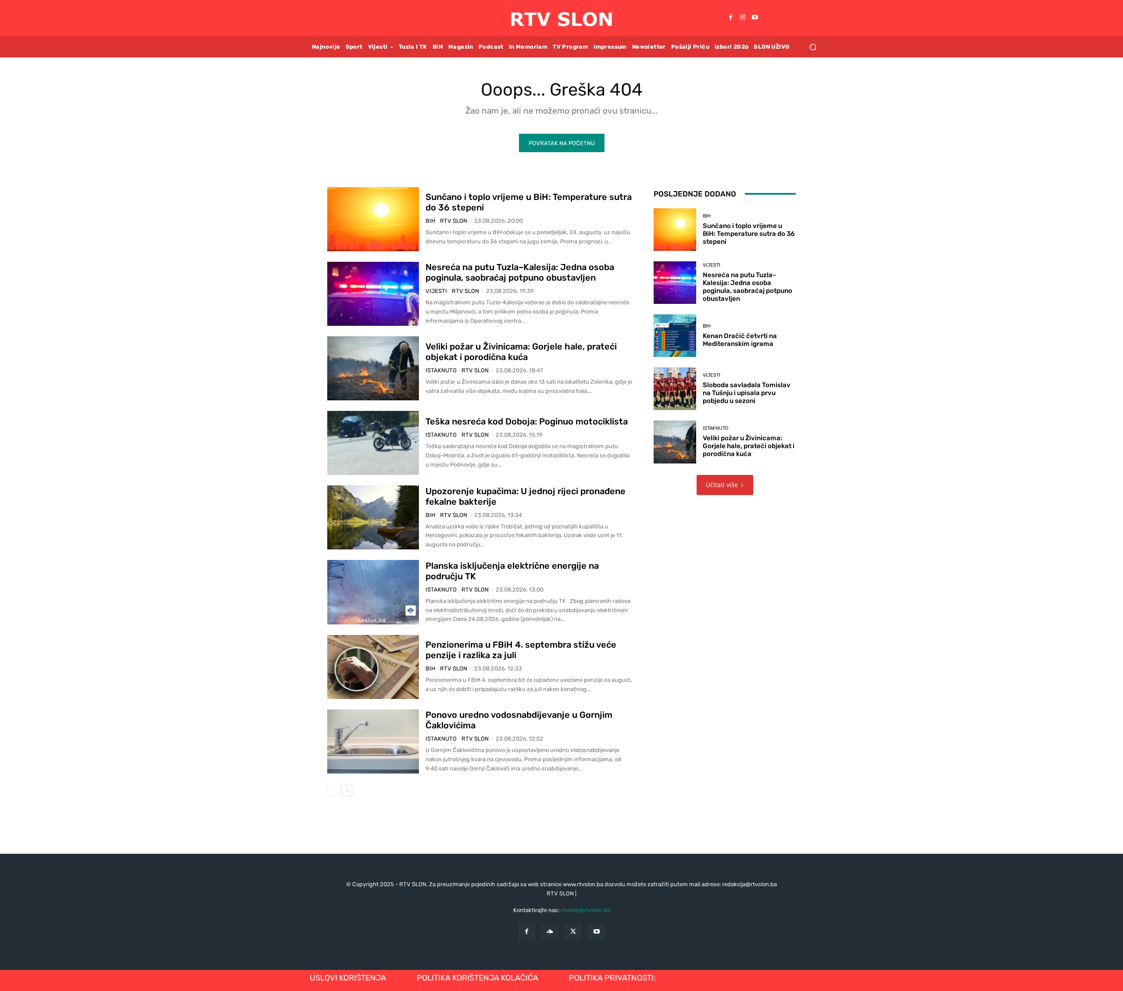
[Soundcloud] (549, 932)
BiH (430, 221)
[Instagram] (743, 18)
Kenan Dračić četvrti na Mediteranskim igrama (740, 340)
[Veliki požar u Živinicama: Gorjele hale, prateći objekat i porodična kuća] (373, 368)
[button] (812, 46)
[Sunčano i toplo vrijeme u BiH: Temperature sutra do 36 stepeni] (373, 219)
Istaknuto (441, 370)
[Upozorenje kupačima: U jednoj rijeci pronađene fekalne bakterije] (373, 517)
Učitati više (722, 485)
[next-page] (346, 790)
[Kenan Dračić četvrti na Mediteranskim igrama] (675, 335)
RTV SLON (453, 220)
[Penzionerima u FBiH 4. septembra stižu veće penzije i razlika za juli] (373, 667)
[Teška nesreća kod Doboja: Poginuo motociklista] (373, 443)
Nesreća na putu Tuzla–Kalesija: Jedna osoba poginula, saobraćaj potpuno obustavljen (520, 272)
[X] (573, 932)
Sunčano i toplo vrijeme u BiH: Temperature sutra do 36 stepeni (748, 234)
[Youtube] (755, 18)
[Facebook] (730, 18)
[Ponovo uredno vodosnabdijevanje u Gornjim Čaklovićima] (373, 741)
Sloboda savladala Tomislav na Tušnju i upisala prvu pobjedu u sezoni (746, 393)
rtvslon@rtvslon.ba (585, 910)
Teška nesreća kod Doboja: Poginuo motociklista (527, 421)
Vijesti (436, 291)
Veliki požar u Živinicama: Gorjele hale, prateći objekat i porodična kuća (521, 351)
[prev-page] (332, 790)
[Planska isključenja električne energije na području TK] (373, 592)
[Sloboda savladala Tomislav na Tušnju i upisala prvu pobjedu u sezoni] (675, 388)
